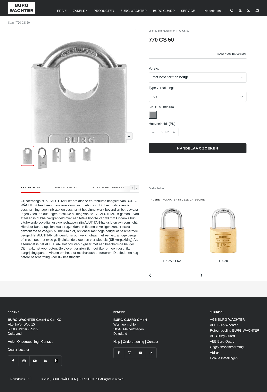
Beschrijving (30, 187)
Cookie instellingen (223, 358)
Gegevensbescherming (227, 347)
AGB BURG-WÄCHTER (227, 319)
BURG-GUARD (164, 11)
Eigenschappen (66, 187)
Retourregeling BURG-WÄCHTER (234, 330)
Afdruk (215, 352)
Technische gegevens (107, 187)
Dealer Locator (18, 350)
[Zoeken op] (232, 11)
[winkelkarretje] (257, 11)
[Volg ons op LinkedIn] (45, 360)
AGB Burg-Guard (222, 336)
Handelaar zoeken (197, 148)
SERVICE (188, 11)
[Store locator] (240, 11)
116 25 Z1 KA (171, 261)
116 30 (223, 261)
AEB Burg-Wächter (224, 325)
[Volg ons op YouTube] (34, 360)
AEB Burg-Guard (222, 341)
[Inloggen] (248, 11)
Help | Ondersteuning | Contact (30, 342)
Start (11, 22)
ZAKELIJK (80, 11)
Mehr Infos (156, 188)
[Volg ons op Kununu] (56, 360)
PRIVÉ (62, 11)
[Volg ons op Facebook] (13, 360)
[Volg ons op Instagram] (24, 360)
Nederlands (212, 11)
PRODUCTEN (104, 11)
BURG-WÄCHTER (133, 11)
